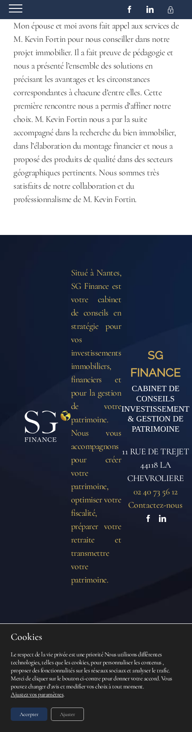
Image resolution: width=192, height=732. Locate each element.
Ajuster (67, 714)
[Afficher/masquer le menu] (15, 8)
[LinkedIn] (162, 518)
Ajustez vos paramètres (37, 694)
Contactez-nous (155, 505)
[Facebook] (148, 518)
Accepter (29, 714)
